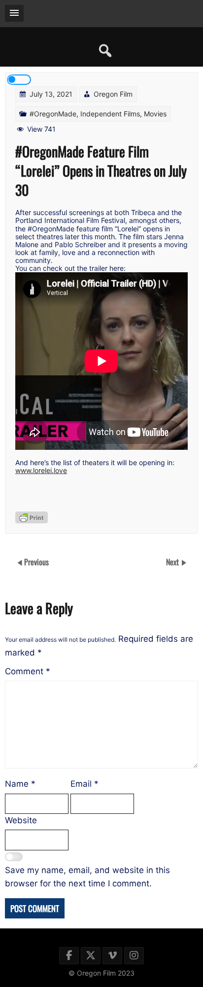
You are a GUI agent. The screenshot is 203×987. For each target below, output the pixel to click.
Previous (36, 562)
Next (173, 562)
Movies (155, 114)
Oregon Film (113, 94)
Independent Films (110, 114)
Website (21, 820)
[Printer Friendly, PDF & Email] (31, 517)
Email (84, 784)
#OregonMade (53, 114)
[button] (14, 13)
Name (20, 784)
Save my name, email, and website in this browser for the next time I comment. (87, 876)
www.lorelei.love (41, 470)
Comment (27, 671)
